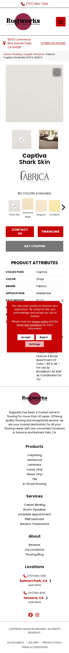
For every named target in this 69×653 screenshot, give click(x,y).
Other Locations (53, 43)
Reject (44, 337)
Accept (25, 337)
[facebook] (30, 615)
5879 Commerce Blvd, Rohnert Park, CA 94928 (20, 43)
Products (39, 54)
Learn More (34, 585)
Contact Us (20, 231)
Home (7, 54)
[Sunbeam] (54, 205)
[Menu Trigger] (61, 21)
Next (63, 137)
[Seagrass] (41, 205)
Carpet (28, 54)
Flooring (17, 54)
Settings (34, 344)
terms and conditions (29, 324)
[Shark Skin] (14, 205)
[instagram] (37, 615)
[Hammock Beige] (27, 204)
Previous (6, 137)
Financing (50, 231)
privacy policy (40, 321)
